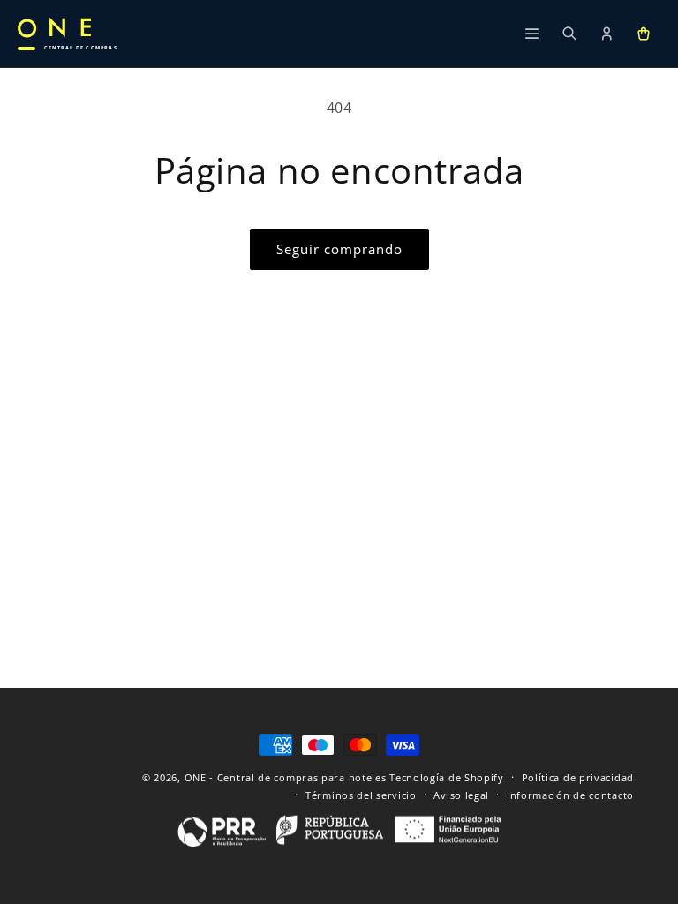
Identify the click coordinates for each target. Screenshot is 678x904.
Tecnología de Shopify (446, 777)
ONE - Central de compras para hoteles (286, 777)
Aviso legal (461, 795)
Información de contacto (570, 795)
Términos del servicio (361, 795)
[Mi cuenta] (606, 33)
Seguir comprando (339, 249)
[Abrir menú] (532, 33)
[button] (643, 33)
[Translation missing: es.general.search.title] (569, 33)
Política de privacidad (578, 777)
